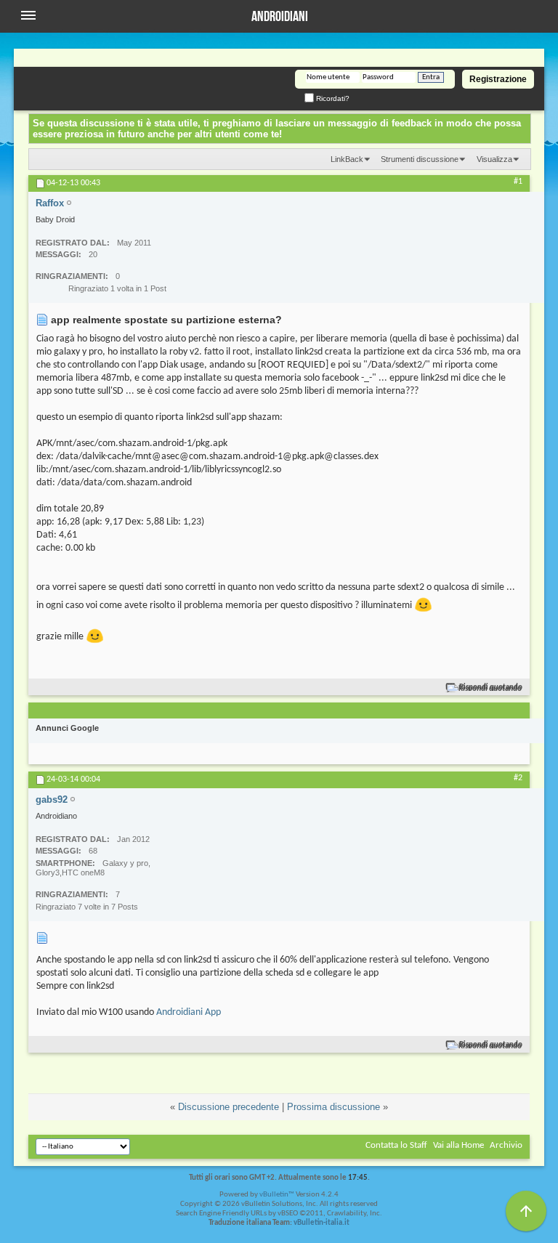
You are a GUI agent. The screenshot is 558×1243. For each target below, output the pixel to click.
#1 (518, 181)
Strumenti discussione (419, 159)
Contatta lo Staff (396, 1145)
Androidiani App (188, 1012)
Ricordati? (331, 98)
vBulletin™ (276, 1195)
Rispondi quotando (490, 688)
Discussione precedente (228, 1106)
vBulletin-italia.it (321, 1223)
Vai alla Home (458, 1145)
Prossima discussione (333, 1106)
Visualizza (494, 159)
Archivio (506, 1145)
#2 (518, 778)
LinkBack (347, 159)
